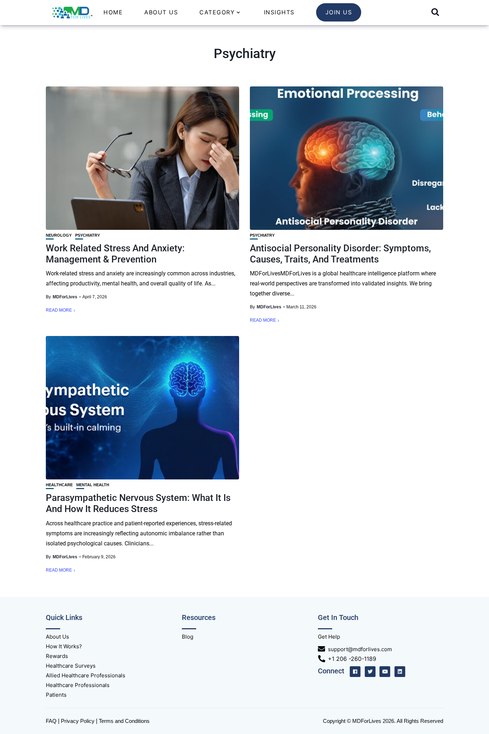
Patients (56, 694)
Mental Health (92, 485)
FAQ (51, 721)
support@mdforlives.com (360, 649)
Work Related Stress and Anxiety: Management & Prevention (115, 254)
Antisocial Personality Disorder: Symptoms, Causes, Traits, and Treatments (340, 254)
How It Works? (64, 646)
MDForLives (65, 296)
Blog (187, 636)
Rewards (57, 656)
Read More (59, 310)
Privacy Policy (78, 721)
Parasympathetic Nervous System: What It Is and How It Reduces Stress (138, 503)
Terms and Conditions (124, 721)
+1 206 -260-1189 (352, 658)
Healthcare (59, 485)
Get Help (329, 636)
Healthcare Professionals (78, 685)
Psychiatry (87, 235)
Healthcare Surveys (71, 665)
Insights (279, 12)
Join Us (338, 12)
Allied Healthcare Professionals (85, 675)
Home (113, 12)
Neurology (59, 235)
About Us (161, 12)
